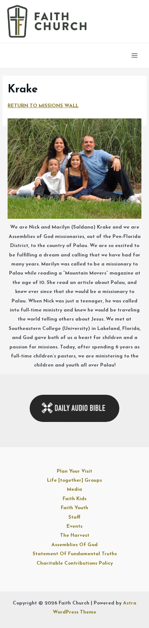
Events (74, 526)
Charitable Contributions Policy (75, 563)
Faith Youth (74, 508)
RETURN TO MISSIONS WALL (43, 106)
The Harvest (74, 535)
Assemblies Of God (74, 545)
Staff (74, 517)
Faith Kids (74, 499)
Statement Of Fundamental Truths (75, 554)
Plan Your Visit (74, 471)
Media (74, 489)
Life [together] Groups (74, 480)
